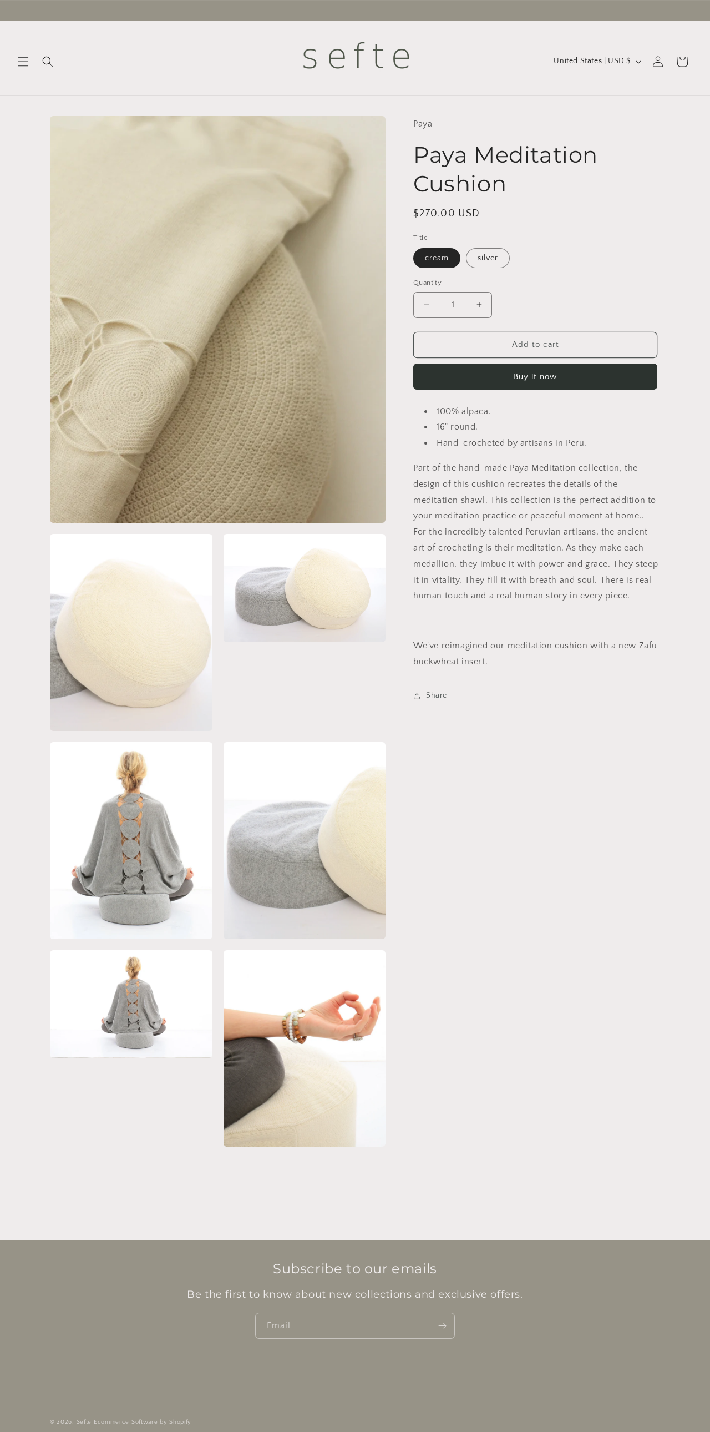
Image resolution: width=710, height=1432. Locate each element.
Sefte (84, 1422)
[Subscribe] (442, 1326)
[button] (23, 61)
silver (488, 258)
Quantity (427, 282)
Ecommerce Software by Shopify (142, 1422)
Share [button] (436, 695)
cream (437, 258)
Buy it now (535, 376)
